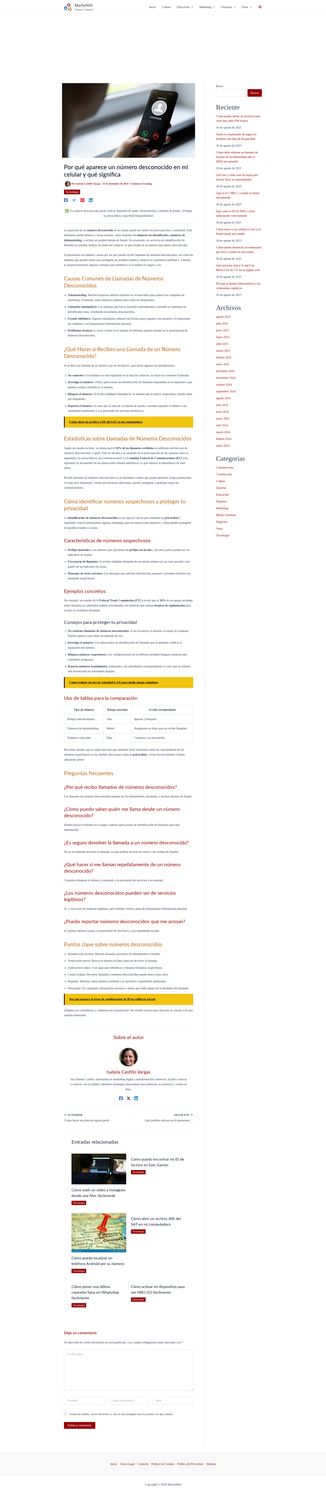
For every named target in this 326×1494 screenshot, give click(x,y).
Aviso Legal (127, 1464)
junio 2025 (222, 330)
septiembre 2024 (226, 391)
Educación (222, 494)
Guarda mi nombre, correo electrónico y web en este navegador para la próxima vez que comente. (121, 1414)
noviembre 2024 (225, 377)
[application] (191, 7)
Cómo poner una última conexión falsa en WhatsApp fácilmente (95, 1292)
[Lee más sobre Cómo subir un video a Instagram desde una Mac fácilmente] (99, 1168)
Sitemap (211, 1464)
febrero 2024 (223, 438)
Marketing (222, 508)
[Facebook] (66, 200)
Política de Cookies (162, 1464)
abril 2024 (222, 425)
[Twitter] (74, 200)
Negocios (221, 521)
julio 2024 (222, 405)
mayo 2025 (222, 337)
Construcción (224, 474)
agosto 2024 (223, 398)
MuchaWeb (84, 5)
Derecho (221, 487)
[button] (185, 7)
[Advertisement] (163, 42)
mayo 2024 (222, 418)
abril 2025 (222, 343)
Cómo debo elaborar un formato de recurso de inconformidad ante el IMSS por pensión (237, 157)
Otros (219, 528)
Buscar (219, 86)
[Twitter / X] (128, 1098)
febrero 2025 (223, 357)
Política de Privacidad (190, 1464)
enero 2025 (222, 364)
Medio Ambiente (226, 515)
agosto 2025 (223, 316)
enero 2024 (222, 445)
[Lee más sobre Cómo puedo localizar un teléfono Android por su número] (99, 1232)
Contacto (143, 1464)
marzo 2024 (223, 432)
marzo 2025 (223, 350)
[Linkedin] (91, 200)
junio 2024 (222, 411)
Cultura (220, 481)
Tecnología (72, 192)
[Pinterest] (82, 200)
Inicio (113, 1464)
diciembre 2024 (225, 371)
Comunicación (224, 467)
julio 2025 (222, 323)
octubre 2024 (224, 384)
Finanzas (221, 501)
